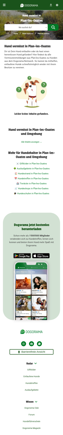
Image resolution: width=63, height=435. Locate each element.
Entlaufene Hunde (31, 376)
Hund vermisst (27, 34)
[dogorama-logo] (29, 5)
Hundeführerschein (31, 421)
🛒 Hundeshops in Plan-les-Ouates (31, 188)
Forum (32, 414)
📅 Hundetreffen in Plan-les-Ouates (31, 178)
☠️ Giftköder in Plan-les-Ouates (31, 163)
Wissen (30, 402)
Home (16, 34)
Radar (29, 363)
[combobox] (26, 27)
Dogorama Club (31, 408)
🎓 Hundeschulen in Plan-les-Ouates (31, 193)
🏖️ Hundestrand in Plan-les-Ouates (31, 173)
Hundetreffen (31, 383)
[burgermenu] (4, 5)
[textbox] (26, 27)
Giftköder (31, 370)
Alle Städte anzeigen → (31, 142)
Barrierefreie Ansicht (33, 351)
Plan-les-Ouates (44, 34)
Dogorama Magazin (32, 428)
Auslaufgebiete (31, 390)
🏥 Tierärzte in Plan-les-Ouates (31, 183)
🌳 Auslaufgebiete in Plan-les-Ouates (31, 168)
